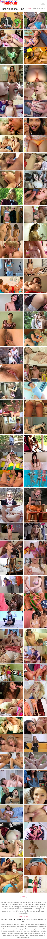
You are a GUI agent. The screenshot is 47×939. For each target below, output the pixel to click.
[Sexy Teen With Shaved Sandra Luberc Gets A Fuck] (11, 531)
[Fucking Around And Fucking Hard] (11, 795)
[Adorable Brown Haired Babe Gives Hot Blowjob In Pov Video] (11, 320)
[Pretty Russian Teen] (35, 20)
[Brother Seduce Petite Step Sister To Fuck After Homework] (35, 91)
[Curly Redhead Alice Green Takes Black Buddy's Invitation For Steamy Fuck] (11, 549)
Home (28, 8)
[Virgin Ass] (11, 143)
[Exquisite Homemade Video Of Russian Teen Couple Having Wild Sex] (35, 302)
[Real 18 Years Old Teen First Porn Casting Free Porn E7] (11, 443)
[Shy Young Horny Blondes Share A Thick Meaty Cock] (35, 373)
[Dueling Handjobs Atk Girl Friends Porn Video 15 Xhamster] (11, 760)
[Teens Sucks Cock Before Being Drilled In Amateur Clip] (35, 196)
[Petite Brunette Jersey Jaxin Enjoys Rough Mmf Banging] (11, 866)
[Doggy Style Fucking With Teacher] (11, 20)
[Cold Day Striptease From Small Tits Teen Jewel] (11, 496)
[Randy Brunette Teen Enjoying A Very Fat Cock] (35, 214)
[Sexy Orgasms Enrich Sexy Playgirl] (35, 179)
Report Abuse (23, 916)
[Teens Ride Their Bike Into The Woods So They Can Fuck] (11, 408)
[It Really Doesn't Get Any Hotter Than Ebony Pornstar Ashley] (11, 602)
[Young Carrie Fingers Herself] (11, 813)
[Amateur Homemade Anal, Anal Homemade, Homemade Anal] (35, 73)
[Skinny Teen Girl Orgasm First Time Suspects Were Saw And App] (35, 778)
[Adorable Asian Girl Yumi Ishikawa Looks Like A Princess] (35, 143)
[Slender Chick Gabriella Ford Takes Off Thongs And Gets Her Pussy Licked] (35, 637)
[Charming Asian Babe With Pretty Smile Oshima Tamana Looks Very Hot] (35, 390)
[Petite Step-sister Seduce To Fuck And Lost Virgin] (11, 108)
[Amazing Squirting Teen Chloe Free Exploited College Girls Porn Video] (35, 461)
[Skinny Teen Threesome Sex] (11, 232)
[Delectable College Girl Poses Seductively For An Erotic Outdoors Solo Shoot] (11, 196)
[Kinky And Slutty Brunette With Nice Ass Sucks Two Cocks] (35, 425)
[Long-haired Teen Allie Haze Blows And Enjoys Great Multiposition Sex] (11, 690)
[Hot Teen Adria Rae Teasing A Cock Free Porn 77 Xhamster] (35, 126)
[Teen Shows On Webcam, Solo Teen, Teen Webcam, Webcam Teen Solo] (35, 249)
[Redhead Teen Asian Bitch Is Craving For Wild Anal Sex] (11, 848)
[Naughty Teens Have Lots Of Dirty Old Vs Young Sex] (11, 126)
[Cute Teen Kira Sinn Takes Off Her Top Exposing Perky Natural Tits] (35, 566)
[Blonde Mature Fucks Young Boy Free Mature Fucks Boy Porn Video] (11, 743)
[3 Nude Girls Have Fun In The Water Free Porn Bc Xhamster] (35, 478)
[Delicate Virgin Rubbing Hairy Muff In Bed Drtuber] (11, 337)
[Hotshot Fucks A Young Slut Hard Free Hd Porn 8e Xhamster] (35, 690)
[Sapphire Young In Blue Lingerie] (11, 884)
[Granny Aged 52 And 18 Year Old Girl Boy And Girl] (11, 284)
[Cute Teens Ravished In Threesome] (35, 725)
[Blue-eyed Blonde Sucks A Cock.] (11, 249)
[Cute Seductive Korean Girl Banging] (35, 619)
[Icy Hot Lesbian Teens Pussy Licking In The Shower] (11, 672)
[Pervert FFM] (11, 461)
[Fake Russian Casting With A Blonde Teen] (35, 743)
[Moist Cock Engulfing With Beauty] (11, 654)
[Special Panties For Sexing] (35, 707)
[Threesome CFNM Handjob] (35, 55)
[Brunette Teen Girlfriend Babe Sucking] (11, 161)
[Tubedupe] (11, 267)
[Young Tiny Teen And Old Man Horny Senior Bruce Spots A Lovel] (35, 443)
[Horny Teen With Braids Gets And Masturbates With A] (35, 38)
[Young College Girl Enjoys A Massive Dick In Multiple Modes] (35, 531)
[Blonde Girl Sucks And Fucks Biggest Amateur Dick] (35, 408)
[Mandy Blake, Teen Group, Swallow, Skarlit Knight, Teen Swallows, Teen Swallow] (11, 91)
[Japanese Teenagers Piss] (11, 619)
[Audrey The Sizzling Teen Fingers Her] (35, 848)
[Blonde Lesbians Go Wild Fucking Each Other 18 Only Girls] (11, 707)
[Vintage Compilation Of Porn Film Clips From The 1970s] (35, 654)
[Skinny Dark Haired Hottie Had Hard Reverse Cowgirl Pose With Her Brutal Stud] (35, 320)
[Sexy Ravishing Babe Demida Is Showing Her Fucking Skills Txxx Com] (35, 355)
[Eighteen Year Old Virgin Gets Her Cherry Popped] (35, 813)
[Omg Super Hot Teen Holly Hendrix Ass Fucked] (35, 267)
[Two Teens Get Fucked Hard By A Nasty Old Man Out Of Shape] (11, 725)
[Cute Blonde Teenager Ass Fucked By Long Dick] (35, 108)
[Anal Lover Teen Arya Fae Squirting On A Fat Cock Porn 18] (11, 831)
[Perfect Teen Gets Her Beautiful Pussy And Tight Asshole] (11, 513)
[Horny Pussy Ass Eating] (11, 478)
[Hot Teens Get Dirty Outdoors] (35, 602)
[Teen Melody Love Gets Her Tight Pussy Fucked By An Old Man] (11, 55)
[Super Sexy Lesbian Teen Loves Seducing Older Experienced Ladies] (11, 425)
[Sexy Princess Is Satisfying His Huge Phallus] (35, 672)
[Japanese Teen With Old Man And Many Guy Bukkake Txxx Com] (11, 355)
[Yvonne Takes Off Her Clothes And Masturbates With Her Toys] (35, 884)
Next (23, 897)
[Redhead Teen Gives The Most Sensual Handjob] (35, 584)
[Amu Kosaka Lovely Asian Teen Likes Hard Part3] (11, 373)
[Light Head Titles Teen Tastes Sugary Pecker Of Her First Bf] (35, 866)
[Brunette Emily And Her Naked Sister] (11, 637)
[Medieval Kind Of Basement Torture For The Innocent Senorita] (35, 496)
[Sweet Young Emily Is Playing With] (35, 284)
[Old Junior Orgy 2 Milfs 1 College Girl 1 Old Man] (11, 390)
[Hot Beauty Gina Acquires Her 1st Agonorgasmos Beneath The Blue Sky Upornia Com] (35, 760)
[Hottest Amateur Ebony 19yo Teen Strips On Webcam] (11, 566)
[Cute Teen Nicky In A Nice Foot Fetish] (11, 73)
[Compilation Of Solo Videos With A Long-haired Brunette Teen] (35, 232)
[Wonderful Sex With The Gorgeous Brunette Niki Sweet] (11, 584)
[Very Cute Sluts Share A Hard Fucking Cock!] (35, 549)
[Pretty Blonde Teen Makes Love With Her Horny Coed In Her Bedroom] (35, 337)
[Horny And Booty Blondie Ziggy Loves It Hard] (11, 179)
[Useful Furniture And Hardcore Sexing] (35, 513)
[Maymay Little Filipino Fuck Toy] (11, 302)
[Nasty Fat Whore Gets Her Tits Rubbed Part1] (11, 778)
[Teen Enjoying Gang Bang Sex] (35, 831)
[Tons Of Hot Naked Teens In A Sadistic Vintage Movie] (11, 214)
